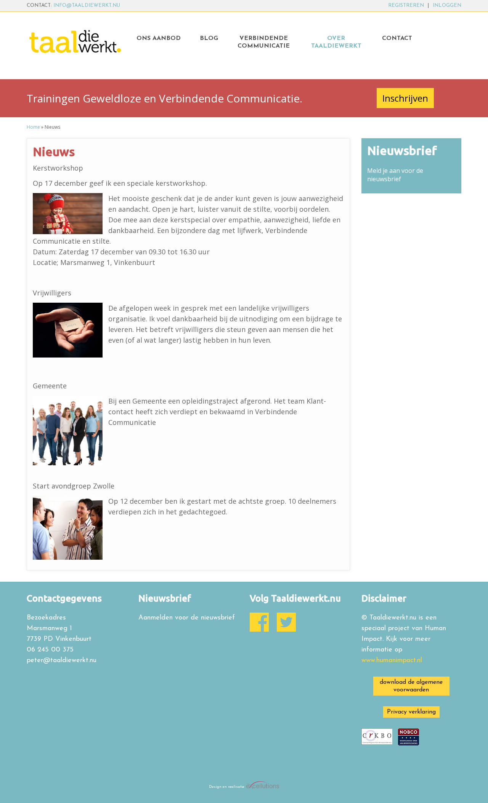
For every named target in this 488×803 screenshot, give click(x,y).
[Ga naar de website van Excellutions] (261, 787)
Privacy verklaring (411, 712)
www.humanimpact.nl (391, 660)
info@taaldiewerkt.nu (86, 5)
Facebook (259, 622)
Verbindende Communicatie (264, 42)
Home (33, 127)
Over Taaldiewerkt (336, 42)
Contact (397, 38)
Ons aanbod (158, 38)
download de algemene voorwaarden (411, 686)
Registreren (406, 5)
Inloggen (447, 5)
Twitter (286, 622)
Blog (209, 38)
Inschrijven (405, 98)
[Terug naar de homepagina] (77, 40)
